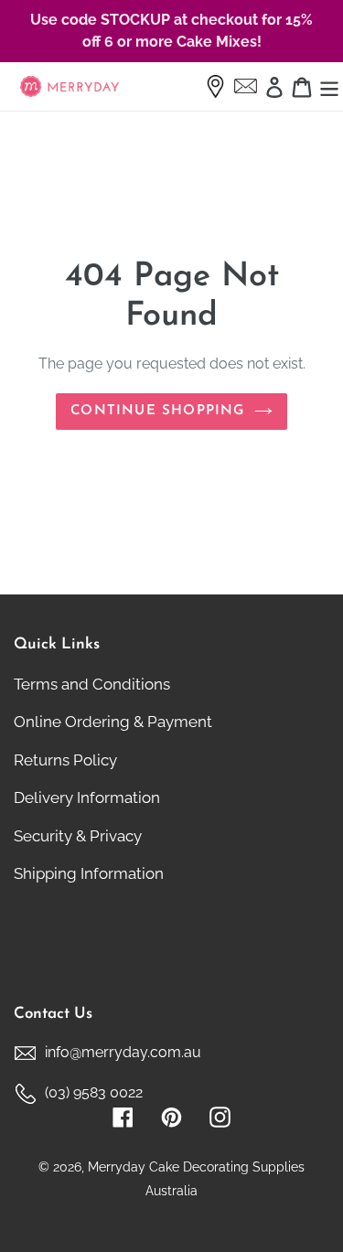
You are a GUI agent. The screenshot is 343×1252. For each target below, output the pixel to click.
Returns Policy (65, 760)
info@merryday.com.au (123, 1052)
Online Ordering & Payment (113, 721)
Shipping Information (89, 873)
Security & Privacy (78, 836)
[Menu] (329, 87)
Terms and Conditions (92, 684)
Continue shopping (157, 411)
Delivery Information (87, 797)
